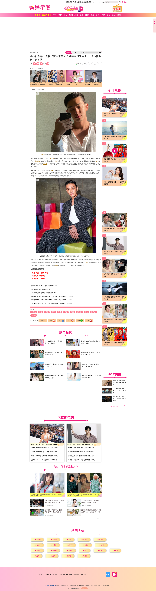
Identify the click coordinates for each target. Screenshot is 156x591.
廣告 (97, 161)
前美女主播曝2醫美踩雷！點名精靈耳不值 (119, 382)
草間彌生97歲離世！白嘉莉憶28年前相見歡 (81, 460)
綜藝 (76, 15)
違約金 (45, 164)
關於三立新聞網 (44, 574)
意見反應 (83, 574)
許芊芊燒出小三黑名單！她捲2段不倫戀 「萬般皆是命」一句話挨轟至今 (83, 495)
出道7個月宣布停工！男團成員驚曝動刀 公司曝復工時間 (93, 83)
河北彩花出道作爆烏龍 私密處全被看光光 (43, 444)
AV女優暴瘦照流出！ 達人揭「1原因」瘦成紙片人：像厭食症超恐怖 (56, 83)
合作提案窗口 (75, 574)
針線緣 (37, 15)
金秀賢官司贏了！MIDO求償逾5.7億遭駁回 (80, 444)
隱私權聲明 (53, 574)
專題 (103, 15)
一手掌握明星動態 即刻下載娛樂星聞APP (43, 293)
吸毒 (36, 161)
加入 (60, 320)
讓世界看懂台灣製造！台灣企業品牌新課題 (119, 398)
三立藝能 (78, 2)
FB (93, 2)
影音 (108, 15)
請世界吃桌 (46, 15)
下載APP (42, 320)
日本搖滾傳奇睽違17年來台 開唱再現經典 (81, 452)
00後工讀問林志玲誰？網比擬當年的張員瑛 (44, 456)
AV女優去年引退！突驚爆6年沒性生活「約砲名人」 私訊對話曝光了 (74, 83)
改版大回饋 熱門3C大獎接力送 (41, 289)
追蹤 (69, 320)
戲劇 (82, 15)
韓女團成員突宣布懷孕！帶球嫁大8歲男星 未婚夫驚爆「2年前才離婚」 (38, 83)
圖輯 (119, 15)
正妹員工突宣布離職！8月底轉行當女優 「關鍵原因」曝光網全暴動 (46, 495)
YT (96, 2)
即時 (55, 15)
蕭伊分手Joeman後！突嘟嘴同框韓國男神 (44, 460)
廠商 (87, 262)
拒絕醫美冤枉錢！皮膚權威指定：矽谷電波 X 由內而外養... (49, 296)
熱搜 (66, 15)
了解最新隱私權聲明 (74, 588)
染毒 (52, 170)
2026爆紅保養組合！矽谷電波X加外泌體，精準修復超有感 (91, 501)
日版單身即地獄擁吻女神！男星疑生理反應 (44, 448)
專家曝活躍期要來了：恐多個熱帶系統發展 (44, 286)
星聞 (71, 15)
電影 (92, 15)
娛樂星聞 (32, 52)
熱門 (60, 15)
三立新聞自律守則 (64, 574)
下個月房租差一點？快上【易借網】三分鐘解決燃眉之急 (54, 501)
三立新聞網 (70, 2)
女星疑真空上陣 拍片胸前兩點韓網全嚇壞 (81, 456)
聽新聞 (68, 52)
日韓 (87, 15)
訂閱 (50, 320)
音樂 (98, 15)
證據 (38, 161)
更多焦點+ (114, 407)
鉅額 (56, 265)
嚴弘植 (52, 158)
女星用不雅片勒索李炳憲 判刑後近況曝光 (81, 448)
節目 (114, 15)
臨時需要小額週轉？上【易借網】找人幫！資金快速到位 (54, 511)
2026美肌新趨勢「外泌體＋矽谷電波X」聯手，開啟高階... (48, 303)
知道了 (85, 588)
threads (101, 2)
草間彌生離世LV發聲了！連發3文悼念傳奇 (44, 452)
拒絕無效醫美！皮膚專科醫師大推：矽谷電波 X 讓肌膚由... (49, 300)
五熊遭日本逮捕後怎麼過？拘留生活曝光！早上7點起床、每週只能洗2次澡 (91, 511)
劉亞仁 (43, 155)
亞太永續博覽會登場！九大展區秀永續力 (119, 390)
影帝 (56, 161)
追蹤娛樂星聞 (86, 2)
